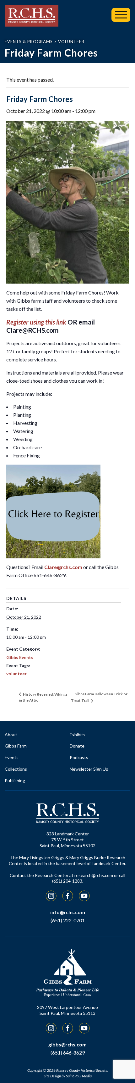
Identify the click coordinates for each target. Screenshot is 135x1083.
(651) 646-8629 (68, 1052)
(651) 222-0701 (68, 920)
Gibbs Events (19, 657)
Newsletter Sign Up (89, 769)
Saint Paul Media (79, 1076)
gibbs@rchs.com (67, 1044)
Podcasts (79, 757)
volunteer (16, 673)
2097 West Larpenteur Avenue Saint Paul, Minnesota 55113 (67, 1010)
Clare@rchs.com (63, 567)
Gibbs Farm (16, 745)
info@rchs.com (67, 912)
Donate (77, 745)
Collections (16, 769)
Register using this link (36, 322)
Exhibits (77, 734)
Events (12, 757)
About (11, 734)
